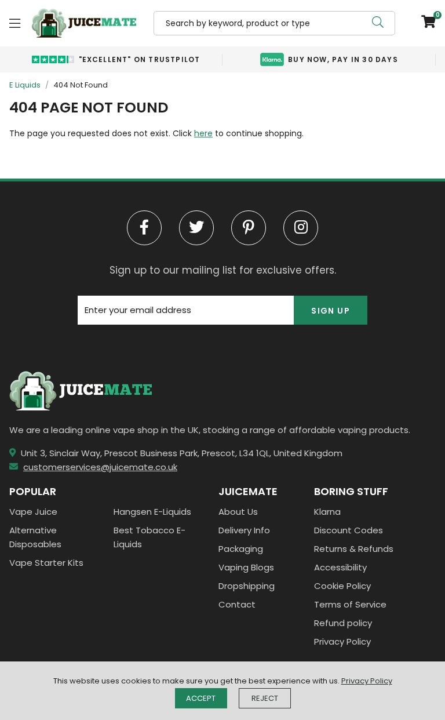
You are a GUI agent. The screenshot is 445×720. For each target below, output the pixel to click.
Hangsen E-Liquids (152, 512)
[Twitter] (196, 227)
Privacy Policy (342, 641)
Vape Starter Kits (46, 563)
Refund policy (343, 623)
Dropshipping (246, 586)
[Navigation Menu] (14, 23)
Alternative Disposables (35, 537)
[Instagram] (300, 227)
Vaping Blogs (246, 567)
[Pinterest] (248, 227)
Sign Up (330, 311)
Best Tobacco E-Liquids (149, 537)
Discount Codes (348, 530)
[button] (424, 23)
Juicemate (84, 23)
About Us (238, 512)
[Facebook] (144, 227)
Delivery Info (244, 530)
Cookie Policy (342, 586)
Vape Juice (33, 512)
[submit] (377, 23)
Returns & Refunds (353, 549)
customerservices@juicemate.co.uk (100, 467)
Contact (237, 604)
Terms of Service (350, 604)
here (203, 133)
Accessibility (340, 567)
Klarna (327, 512)
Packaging (240, 549)
